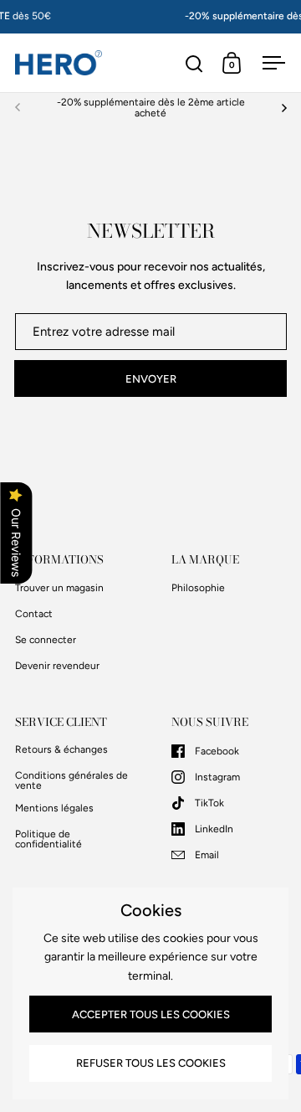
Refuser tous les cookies (151, 1063)
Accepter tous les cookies (151, 1014)
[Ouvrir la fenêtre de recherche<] (194, 63)
